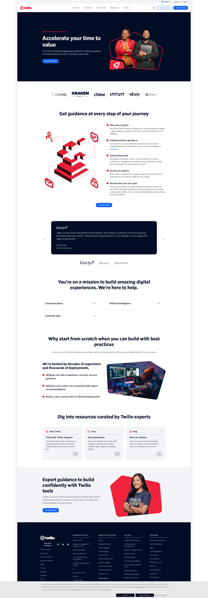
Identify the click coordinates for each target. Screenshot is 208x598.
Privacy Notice (75, 589)
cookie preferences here (138, 587)
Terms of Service (106, 589)
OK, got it (125, 595)
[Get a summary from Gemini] (63, 544)
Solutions (88, 8)
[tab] (87, 263)
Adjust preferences (145, 595)
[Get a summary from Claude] (68, 544)
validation (114, 149)
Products (76, 8)
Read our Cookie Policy (161, 595)
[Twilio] (26, 8)
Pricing (125, 8)
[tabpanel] (104, 239)
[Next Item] (163, 239)
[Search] (154, 8)
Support (176, 2)
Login (184, 2)
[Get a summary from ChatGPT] (58, 544)
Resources (114, 8)
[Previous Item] (45, 239)
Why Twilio (101, 8)
